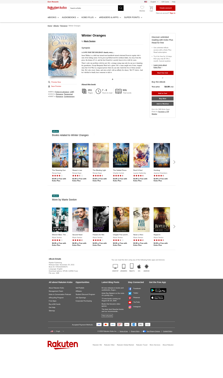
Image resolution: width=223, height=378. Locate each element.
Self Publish (80, 288)
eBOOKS (52, 17)
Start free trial (162, 73)
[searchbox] (96, 8)
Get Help (52, 307)
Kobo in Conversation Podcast (60, 294)
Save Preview (56, 86)
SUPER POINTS (132, 17)
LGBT (72, 92)
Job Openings (81, 298)
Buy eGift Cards (54, 304)
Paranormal (68, 94)
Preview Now (56, 82)
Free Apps (52, 301)
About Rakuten (168, 345)
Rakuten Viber (109, 345)
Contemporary (69, 96)
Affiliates (79, 291)
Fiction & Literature (62, 92)
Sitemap (52, 311)
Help (173, 2)
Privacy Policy (135, 331)
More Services (155, 345)
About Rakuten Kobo (56, 288)
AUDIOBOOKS (69, 17)
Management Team (56, 291)
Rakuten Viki (97, 345)
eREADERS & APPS (109, 17)
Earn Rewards (53, 2)
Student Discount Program (85, 294)
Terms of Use (124, 331)
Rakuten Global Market (125, 345)
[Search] (121, 8)
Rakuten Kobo (57, 8)
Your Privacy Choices (153, 331)
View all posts (107, 316)
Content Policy (167, 331)
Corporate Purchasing (84, 301)
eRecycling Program (56, 298)
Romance (59, 94)
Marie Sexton (89, 41)
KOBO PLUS (88, 17)
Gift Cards (165, 2)
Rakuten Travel (141, 345)
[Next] (174, 162)
